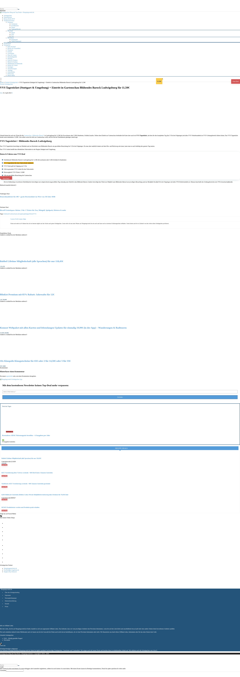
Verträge (10, 70)
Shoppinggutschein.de (10, 568)
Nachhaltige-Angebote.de (11, 570)
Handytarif (14, 39)
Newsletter (7, 640)
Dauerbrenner (8, 17)
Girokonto (14, 24)
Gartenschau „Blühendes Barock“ (34, 135)
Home (2, 82)
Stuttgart (27, 214)
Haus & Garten (12, 55)
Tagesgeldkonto (16, 29)
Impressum (8, 595)
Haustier (10, 58)
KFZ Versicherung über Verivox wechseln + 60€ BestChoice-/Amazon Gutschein (27, 473)
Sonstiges (10, 67)
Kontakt (7, 603)
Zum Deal (236, 81)
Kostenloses (7, 43)
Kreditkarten (15, 25)
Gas (12, 36)
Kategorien (7, 45)
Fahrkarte (6, 214)
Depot (13, 27)
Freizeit (10, 52)
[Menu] (1, 79)
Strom (13, 32)
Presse (6, 606)
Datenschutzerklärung (10, 601)
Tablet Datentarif (16, 41)
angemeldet (9, 376)
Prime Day (11, 74)
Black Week (11, 75)
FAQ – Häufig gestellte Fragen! (13, 638)
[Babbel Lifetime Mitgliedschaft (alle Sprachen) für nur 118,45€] (19, 257)
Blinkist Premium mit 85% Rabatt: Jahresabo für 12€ (27, 294)
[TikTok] (1, 516)
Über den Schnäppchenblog (12, 592)
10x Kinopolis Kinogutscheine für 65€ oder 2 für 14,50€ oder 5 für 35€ (35, 361)
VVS (34, 214)
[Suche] (18, 9)
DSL (12, 34)
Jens (1, 93)
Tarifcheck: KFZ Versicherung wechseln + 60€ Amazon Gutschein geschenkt (26, 483)
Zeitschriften (11, 72)
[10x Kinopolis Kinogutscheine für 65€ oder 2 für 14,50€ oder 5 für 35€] (19, 357)
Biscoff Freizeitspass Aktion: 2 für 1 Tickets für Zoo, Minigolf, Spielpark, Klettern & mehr (33, 210)
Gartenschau (13, 214)
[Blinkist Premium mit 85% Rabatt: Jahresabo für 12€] (19, 290)
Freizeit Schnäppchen (11, 82)
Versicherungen (12, 68)
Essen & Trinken (12, 60)
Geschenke (11, 53)
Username (3, 670)
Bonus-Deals (9, 19)
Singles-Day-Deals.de (10, 572)
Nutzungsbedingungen (11, 598)
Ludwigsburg (21, 214)
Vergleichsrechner (9, 20)
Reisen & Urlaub (13, 65)
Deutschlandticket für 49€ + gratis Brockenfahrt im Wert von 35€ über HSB (27, 197)
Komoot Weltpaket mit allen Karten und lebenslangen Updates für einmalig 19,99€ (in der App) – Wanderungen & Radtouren (63, 327)
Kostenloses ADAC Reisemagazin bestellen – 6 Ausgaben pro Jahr (26, 435)
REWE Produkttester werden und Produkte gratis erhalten (20, 507)
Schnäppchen (8, 15)
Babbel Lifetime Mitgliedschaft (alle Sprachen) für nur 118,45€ (31, 261)
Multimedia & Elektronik (15, 63)
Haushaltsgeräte (12, 57)
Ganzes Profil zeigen (16, 219)
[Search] (1, 81)
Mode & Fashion (13, 62)
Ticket (31, 214)
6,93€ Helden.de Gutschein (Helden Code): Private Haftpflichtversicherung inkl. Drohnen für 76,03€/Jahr (35, 494)
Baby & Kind (12, 46)
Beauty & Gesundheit (14, 48)
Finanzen (10, 50)
